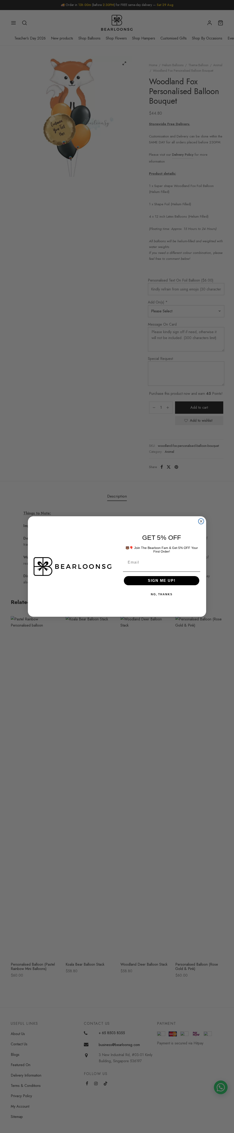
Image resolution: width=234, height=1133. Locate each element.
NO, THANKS (162, 594)
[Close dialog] (201, 521)
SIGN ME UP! (162, 580)
